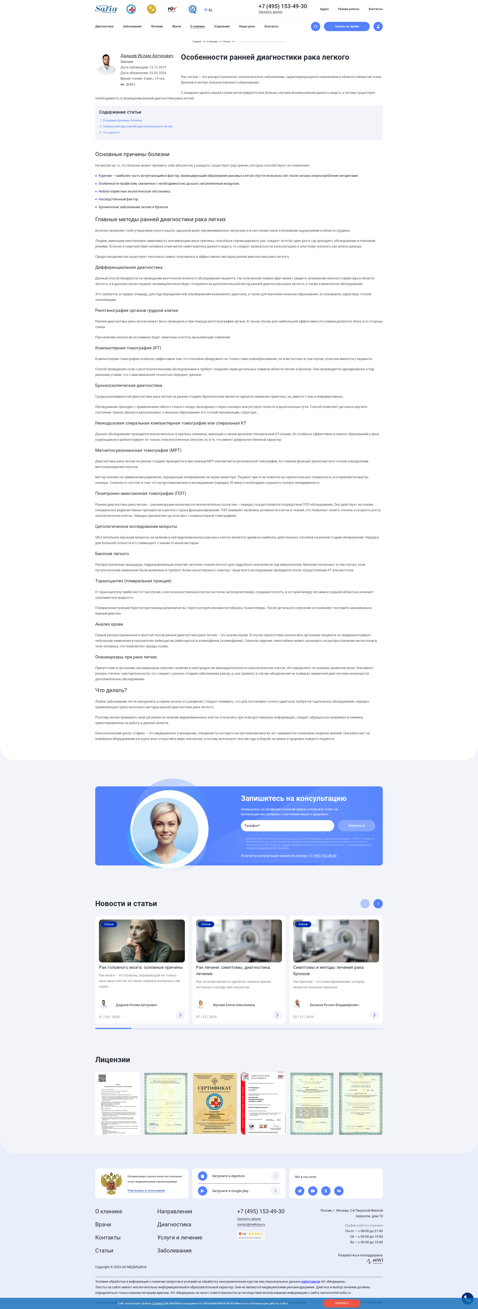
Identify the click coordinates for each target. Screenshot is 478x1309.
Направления (174, 1211)
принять (342, 1303)
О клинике (108, 1211)
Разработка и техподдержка (360, 1255)
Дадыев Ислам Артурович (146, 55)
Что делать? (111, 132)
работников (311, 1281)
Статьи (104, 1250)
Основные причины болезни (122, 120)
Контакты (108, 1237)
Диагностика (174, 1224)
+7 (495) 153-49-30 (283, 6)
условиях (286, 845)
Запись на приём (347, 26)
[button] (378, 903)
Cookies (157, 1303)
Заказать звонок (271, 12)
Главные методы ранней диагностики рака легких (138, 126)
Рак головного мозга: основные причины (141, 967)
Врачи (103, 1224)
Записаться (356, 825)
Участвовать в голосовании (146, 1190)
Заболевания (174, 1250)
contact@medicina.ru (251, 1224)
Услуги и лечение (179, 1237)
